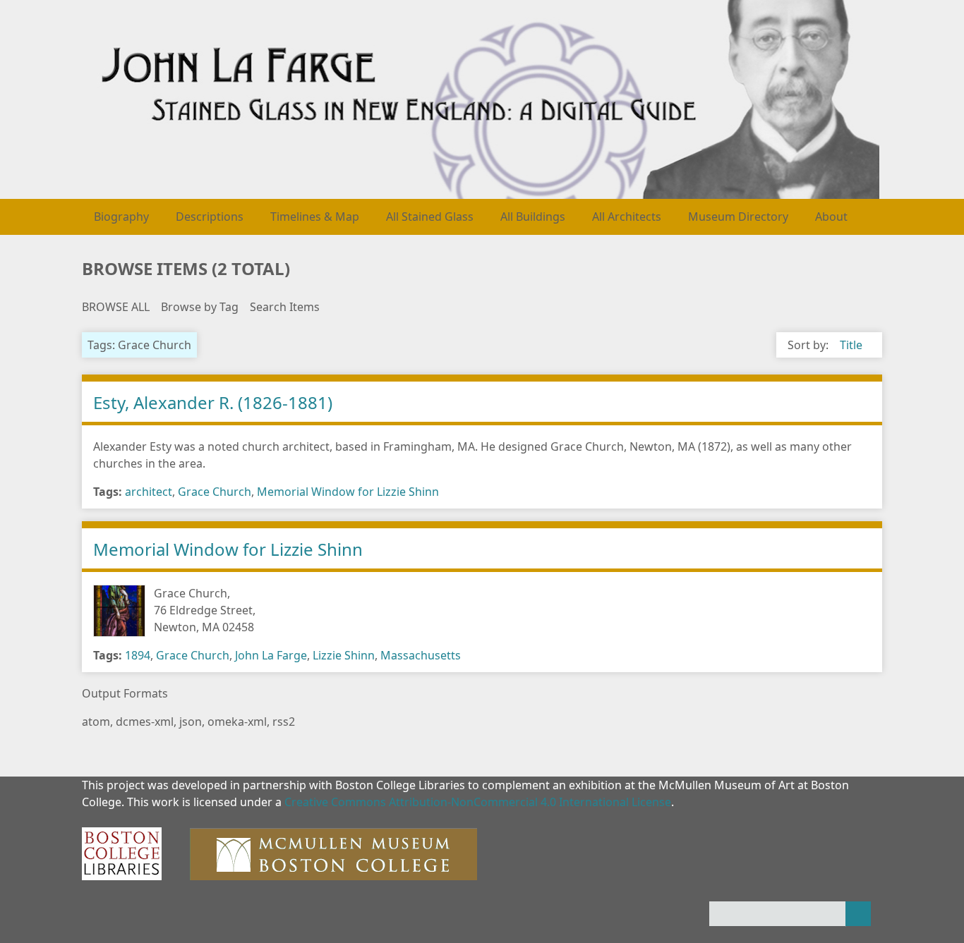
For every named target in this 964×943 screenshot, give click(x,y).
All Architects (626, 216)
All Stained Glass (430, 216)
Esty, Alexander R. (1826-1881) (212, 402)
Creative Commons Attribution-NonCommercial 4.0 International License (477, 802)
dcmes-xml (145, 721)
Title (851, 345)
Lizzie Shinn (344, 655)
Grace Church (214, 491)
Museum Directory (738, 216)
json (190, 721)
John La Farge (271, 655)
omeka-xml (237, 721)
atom (96, 721)
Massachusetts (420, 655)
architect (148, 491)
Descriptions (209, 216)
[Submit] (858, 913)
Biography (121, 216)
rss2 (283, 721)
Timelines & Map (314, 216)
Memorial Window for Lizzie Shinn (348, 491)
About (831, 216)
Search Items (285, 307)
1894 (137, 655)
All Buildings (532, 216)
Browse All (116, 307)
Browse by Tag (200, 307)
